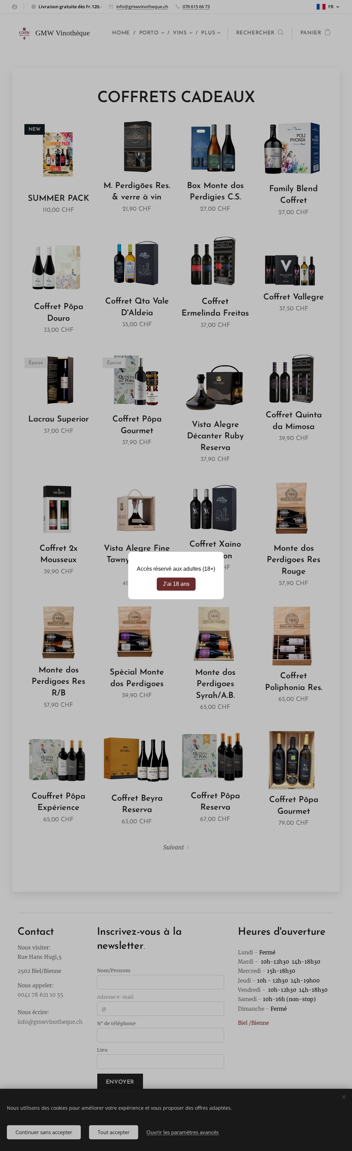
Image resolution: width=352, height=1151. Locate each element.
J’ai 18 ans (176, 584)
